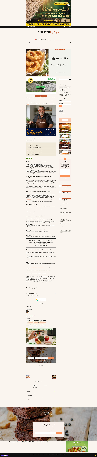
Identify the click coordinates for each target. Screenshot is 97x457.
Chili (27, 230)
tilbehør (28, 104)
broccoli (42, 267)
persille (32, 224)
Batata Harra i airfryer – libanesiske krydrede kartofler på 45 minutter (35, 321)
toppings (52, 103)
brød (30, 263)
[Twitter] (41, 367)
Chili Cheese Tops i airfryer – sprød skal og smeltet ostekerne (65, 208)
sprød (29, 167)
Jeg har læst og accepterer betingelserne (41, 360)
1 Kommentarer (63, 72)
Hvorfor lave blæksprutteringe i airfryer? (33, 145)
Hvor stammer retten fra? (31, 149)
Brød (27, 262)
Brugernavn (60, 100)
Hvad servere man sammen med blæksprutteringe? (35, 152)
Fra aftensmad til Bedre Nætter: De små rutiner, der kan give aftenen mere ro (64, 88)
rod (32, 186)
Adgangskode (61, 103)
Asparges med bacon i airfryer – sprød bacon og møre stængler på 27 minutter (36, 322)
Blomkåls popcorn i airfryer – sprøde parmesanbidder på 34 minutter (35, 323)
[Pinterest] (43, 367)
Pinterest (69, 27)
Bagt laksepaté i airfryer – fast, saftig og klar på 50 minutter (65, 225)
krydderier (49, 103)
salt (45, 221)
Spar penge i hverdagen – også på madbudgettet (63, 92)
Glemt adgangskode (62, 113)
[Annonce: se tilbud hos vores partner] (41, 85)
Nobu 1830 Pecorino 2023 (34, 183)
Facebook (65, 27)
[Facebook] (39, 367)
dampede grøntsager (34, 267)
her (46, 138)
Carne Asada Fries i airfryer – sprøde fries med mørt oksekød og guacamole (65, 213)
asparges (39, 267)
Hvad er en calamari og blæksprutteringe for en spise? (35, 147)
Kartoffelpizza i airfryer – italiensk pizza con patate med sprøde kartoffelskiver (36, 320)
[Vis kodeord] (60, 106)
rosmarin (43, 236)
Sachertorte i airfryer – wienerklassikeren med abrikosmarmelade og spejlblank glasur (65, 219)
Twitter (66, 27)
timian (40, 236)
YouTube (70, 27)
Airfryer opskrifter (29, 47)
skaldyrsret (29, 199)
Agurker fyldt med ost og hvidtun (43, 280)
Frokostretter (62, 49)
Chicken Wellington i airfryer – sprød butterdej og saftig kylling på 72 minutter (36, 324)
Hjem (26, 47)
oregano (37, 236)
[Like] (37, 367)
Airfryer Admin (56, 72)
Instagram (68, 27)
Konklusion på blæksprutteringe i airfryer (33, 154)
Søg (70, 79)
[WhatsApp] (45, 367)
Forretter (33, 47)
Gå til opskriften (29, 158)
